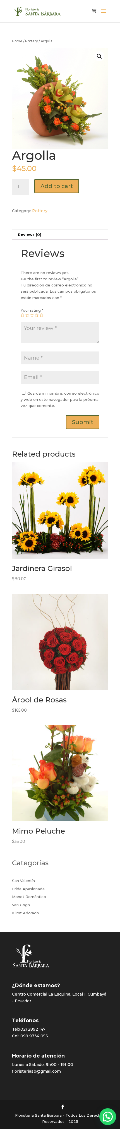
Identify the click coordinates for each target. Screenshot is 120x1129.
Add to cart (56, 186)
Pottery (31, 41)
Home (17, 41)
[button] (107, 1116)
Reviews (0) (29, 234)
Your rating (32, 310)
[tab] (60, 235)
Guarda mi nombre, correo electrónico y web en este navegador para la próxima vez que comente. (60, 399)
